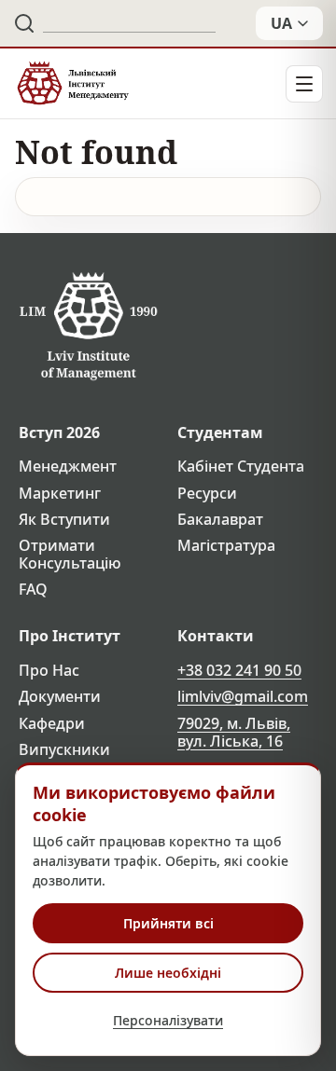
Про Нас (49, 671)
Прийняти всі (168, 923)
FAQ (33, 589)
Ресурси (207, 493)
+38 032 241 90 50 (239, 671)
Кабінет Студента (240, 466)
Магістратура (226, 546)
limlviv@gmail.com (242, 697)
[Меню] (304, 84)
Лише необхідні (168, 973)
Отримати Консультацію (70, 554)
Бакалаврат (220, 520)
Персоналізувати (168, 1020)
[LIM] (72, 83)
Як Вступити (64, 520)
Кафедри (52, 724)
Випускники (64, 750)
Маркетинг (60, 493)
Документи (60, 697)
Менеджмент (68, 466)
